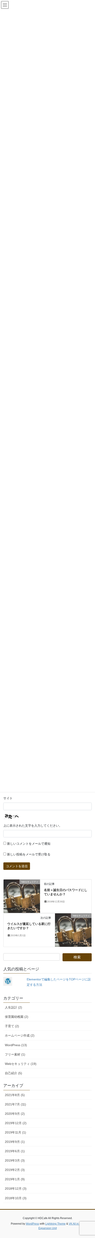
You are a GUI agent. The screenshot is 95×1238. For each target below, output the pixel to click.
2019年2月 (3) (15, 1170)
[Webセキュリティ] (22, 896)
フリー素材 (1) (15, 1054)
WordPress (32, 1223)
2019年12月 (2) (16, 1123)
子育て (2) (12, 1026)
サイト (8, 798)
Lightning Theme (55, 1223)
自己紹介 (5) (13, 1073)
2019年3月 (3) (15, 1160)
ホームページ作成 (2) (19, 1035)
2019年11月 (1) (15, 1132)
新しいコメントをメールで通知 (28, 843)
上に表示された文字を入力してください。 (32, 825)
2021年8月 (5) (15, 1095)
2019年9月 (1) (15, 1142)
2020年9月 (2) (15, 1113)
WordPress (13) (16, 1045)
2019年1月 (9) (15, 1179)
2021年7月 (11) (15, 1104)
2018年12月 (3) (16, 1188)
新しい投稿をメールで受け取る (28, 854)
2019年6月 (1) (15, 1151)
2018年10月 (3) (16, 1198)
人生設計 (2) (13, 1007)
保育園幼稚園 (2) (16, 1017)
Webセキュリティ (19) (20, 1064)
